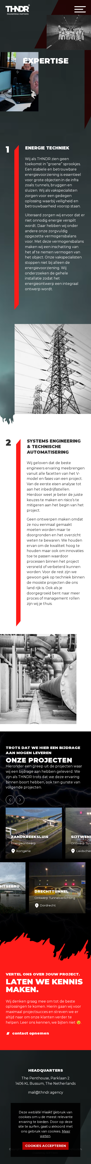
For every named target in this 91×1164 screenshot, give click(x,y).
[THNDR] (18, 9)
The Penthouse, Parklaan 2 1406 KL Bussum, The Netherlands (45, 1081)
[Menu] (79, 9)
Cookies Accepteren (45, 1146)
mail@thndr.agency (45, 1092)
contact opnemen (30, 1033)
